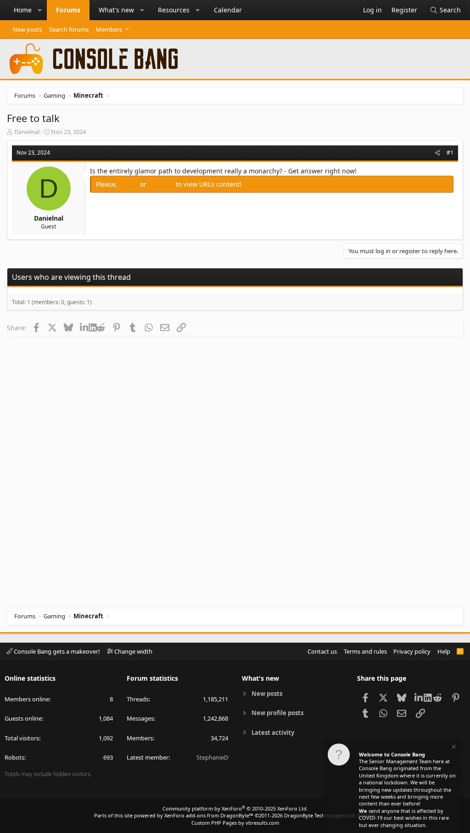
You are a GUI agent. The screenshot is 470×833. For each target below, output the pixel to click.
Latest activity (273, 732)
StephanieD (212, 757)
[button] (40, 10)
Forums (68, 10)
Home (23, 10)
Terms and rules (365, 651)
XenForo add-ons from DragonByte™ (208, 815)
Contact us (322, 651)
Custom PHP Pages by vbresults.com (235, 822)
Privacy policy (412, 651)
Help (443, 651)
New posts (27, 29)
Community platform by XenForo (235, 808)
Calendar (228, 10)
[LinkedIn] (84, 327)
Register (162, 184)
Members (109, 29)
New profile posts (277, 713)
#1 (450, 152)
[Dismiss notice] (453, 748)
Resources (174, 10)
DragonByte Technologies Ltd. (320, 815)
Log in (129, 184)
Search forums (69, 29)
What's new (116, 10)
